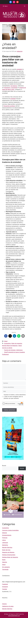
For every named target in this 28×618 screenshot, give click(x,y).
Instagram (5, 586)
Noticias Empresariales (8, 555)
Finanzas (4, 537)
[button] (25, 6)
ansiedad (19, 69)
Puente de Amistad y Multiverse (13, 350)
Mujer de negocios (16, 343)
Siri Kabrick (13, 86)
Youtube (4, 589)
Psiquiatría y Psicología (10, 87)
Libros (4, 540)
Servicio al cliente (7, 348)
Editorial (4, 532)
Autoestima (7, 343)
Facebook (5, 584)
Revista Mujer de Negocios (10, 345)
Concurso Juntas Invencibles (10, 530)
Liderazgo (5, 542)
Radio (3, 559)
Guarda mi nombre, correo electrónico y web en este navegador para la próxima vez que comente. (15, 396)
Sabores (4, 562)
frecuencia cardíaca (9, 106)
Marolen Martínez (7, 547)
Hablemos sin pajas (7, 606)
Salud (5, 341)
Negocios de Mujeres (8, 552)
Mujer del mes (6, 550)
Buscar (4, 465)
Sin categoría (6, 567)
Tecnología (5, 569)
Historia (4, 604)
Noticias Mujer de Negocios (10, 557)
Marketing (5, 545)
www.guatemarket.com (14, 615)
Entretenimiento (6, 535)
